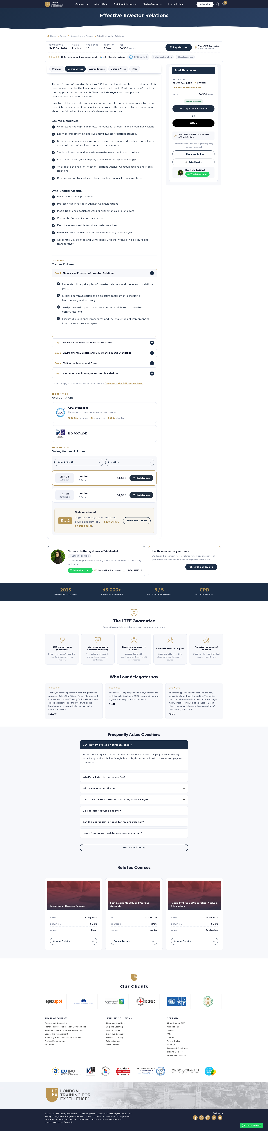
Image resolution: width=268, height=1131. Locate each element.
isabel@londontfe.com (109, 570)
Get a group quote (201, 567)
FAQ (169, 1034)
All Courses (50, 1044)
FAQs (134, 68)
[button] (104, 478)
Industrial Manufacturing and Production (64, 1030)
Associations (173, 1027)
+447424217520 (133, 570)
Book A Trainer (113, 1030)
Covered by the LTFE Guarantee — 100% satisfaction (193, 135)
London (170, 1037)
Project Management (55, 1041)
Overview (56, 68)
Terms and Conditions (177, 1048)
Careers (170, 1030)
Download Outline (195, 154)
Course (63, 36)
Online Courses (113, 1041)
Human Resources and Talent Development (65, 1027)
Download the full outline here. (124, 383)
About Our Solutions (115, 1023)
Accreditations (97, 68)
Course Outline (75, 68)
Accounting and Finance (82, 36)
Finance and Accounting (56, 1023)
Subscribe (205, 4)
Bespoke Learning (114, 1027)
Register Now (180, 47)
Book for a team (137, 520)
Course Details (73, 941)
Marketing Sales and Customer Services (64, 1037)
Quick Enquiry (195, 162)
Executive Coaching (115, 1034)
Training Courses (175, 1052)
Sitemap (171, 1044)
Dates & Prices (118, 68)
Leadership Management (56, 1034)
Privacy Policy (173, 1041)
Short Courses (112, 1044)
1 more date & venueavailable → (187, 87)
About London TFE (176, 1023)
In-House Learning (114, 1037)
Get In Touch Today (134, 847)
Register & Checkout (196, 108)
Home (53, 36)
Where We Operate (176, 1055)
